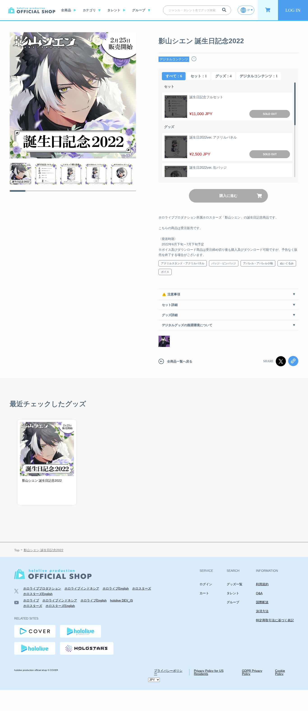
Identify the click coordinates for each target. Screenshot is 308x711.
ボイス (165, 271)
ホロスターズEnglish (38, 593)
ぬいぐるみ (287, 263)
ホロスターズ (141, 588)
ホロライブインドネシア (81, 588)
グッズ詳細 (170, 315)
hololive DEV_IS (121, 600)
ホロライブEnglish (116, 588)
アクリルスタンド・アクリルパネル (182, 263)
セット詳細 (170, 305)
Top (16, 550)
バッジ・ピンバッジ (223, 263)
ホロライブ (31, 600)
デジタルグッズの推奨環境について (187, 325)
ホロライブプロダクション (42, 588)
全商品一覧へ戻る (179, 361)
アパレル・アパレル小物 (258, 263)
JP (248, 10)
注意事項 (174, 294)
